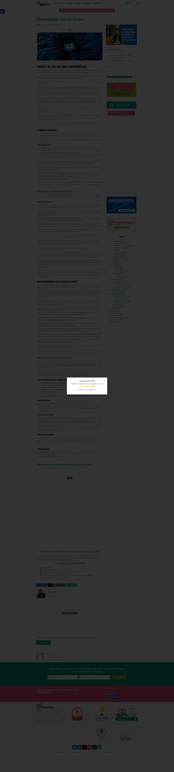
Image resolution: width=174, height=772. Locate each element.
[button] (104, 380)
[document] (87, 386)
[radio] (81, 386)
